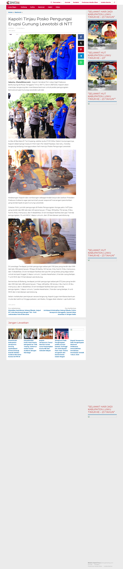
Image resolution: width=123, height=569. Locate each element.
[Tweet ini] (81, 43)
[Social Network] (114, 2)
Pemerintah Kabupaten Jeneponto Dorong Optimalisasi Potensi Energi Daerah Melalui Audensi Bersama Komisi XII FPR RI (14, 349)
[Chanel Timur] (13, 2)
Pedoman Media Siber (95, 566)
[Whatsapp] (81, 62)
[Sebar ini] (81, 37)
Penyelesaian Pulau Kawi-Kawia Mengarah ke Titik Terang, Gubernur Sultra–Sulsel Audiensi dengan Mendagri (30, 346)
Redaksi (96, 564)
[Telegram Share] (81, 56)
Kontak (90, 564)
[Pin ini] (81, 49)
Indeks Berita (108, 566)
